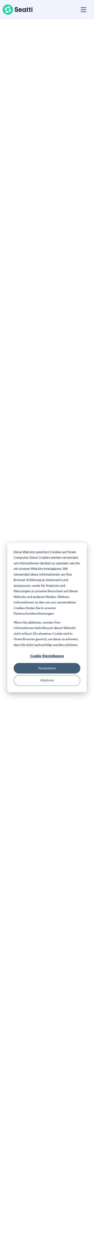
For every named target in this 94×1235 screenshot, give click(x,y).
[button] (82, 9)
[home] (18, 10)
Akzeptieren (47, 668)
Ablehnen (47, 680)
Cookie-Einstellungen (47, 656)
